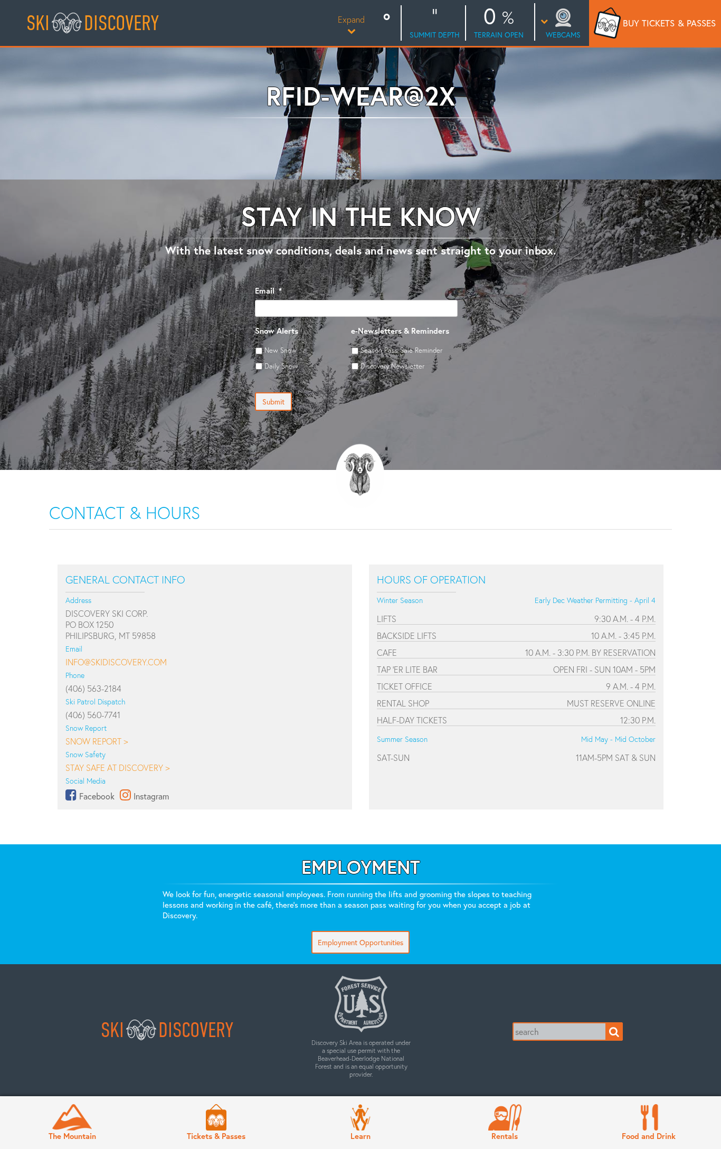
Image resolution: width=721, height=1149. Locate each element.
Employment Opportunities (360, 942)
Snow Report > (96, 741)
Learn (360, 1136)
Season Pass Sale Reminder (401, 350)
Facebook (97, 796)
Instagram (151, 796)
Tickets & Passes (216, 1136)
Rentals (504, 1136)
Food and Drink (649, 1136)
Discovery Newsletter (392, 366)
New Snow (280, 350)
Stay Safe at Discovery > (117, 767)
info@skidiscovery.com (116, 661)
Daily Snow (281, 366)
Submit (273, 402)
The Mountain (72, 1136)
